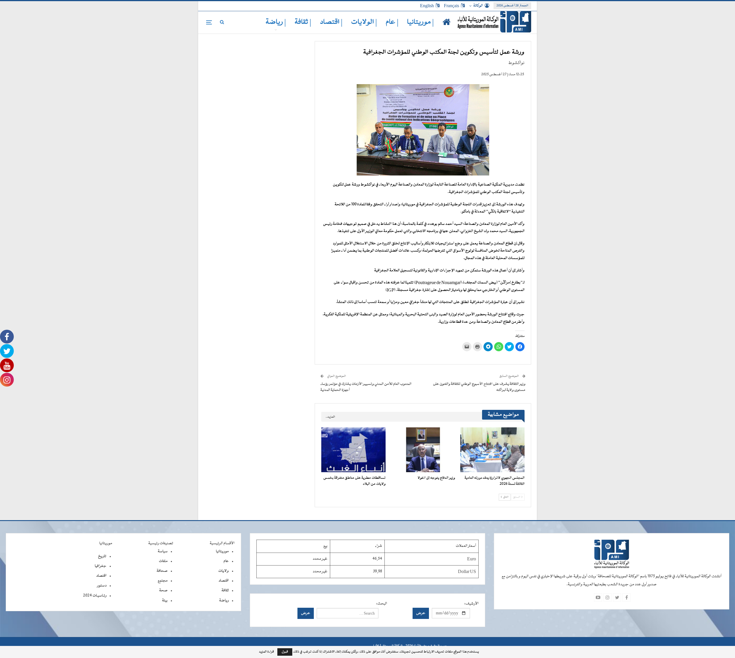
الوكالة (478, 5)
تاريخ (102, 556)
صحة (163, 590)
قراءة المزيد (266, 652)
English (427, 5)
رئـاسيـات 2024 (95, 595)
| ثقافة (303, 22)
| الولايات (364, 22)
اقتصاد (223, 580)
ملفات (163, 561)
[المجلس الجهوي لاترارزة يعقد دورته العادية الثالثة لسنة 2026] (492, 449)
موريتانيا (222, 551)
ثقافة (225, 590)
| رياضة (276, 22)
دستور (102, 585)
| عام (392, 22)
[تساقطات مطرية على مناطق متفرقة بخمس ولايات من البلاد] (353, 449)
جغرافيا (101, 566)
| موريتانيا (420, 22)
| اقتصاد (331, 22)
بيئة (165, 600)
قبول (285, 652)
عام (226, 561)
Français (451, 5)
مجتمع (163, 580)
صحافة (162, 571)
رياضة (224, 600)
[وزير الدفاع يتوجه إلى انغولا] (423, 449)
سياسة (163, 551)
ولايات (223, 571)
